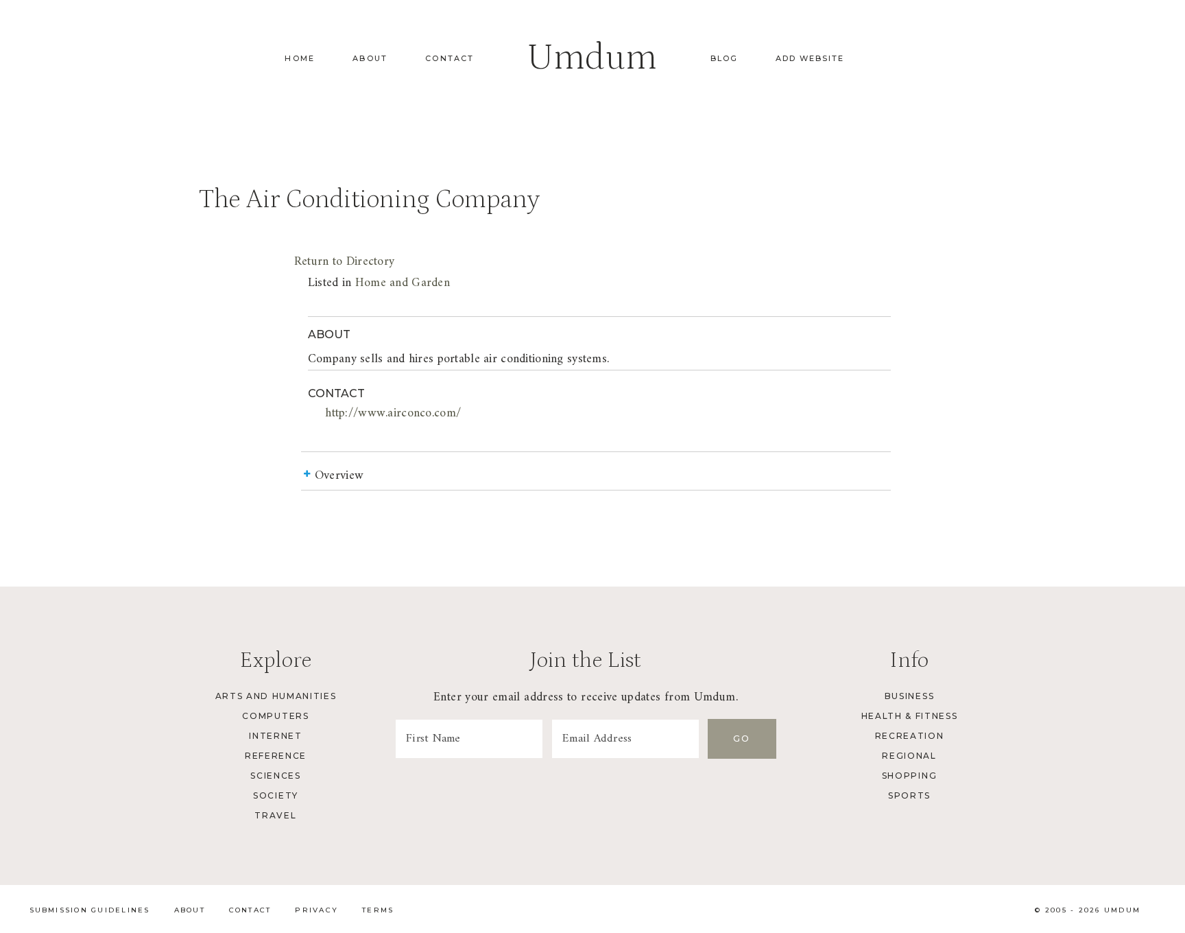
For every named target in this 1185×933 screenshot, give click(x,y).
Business (909, 696)
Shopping (909, 775)
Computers (275, 716)
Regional (909, 756)
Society (275, 795)
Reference (276, 756)
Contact (449, 58)
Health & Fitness (909, 716)
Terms (378, 910)
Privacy (316, 910)
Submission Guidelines (89, 910)
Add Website (810, 58)
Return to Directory (344, 261)
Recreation (909, 736)
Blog (724, 58)
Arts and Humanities (276, 696)
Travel (275, 815)
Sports (909, 795)
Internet (275, 736)
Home (300, 58)
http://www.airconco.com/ (393, 413)
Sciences (275, 775)
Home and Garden (402, 283)
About (369, 58)
